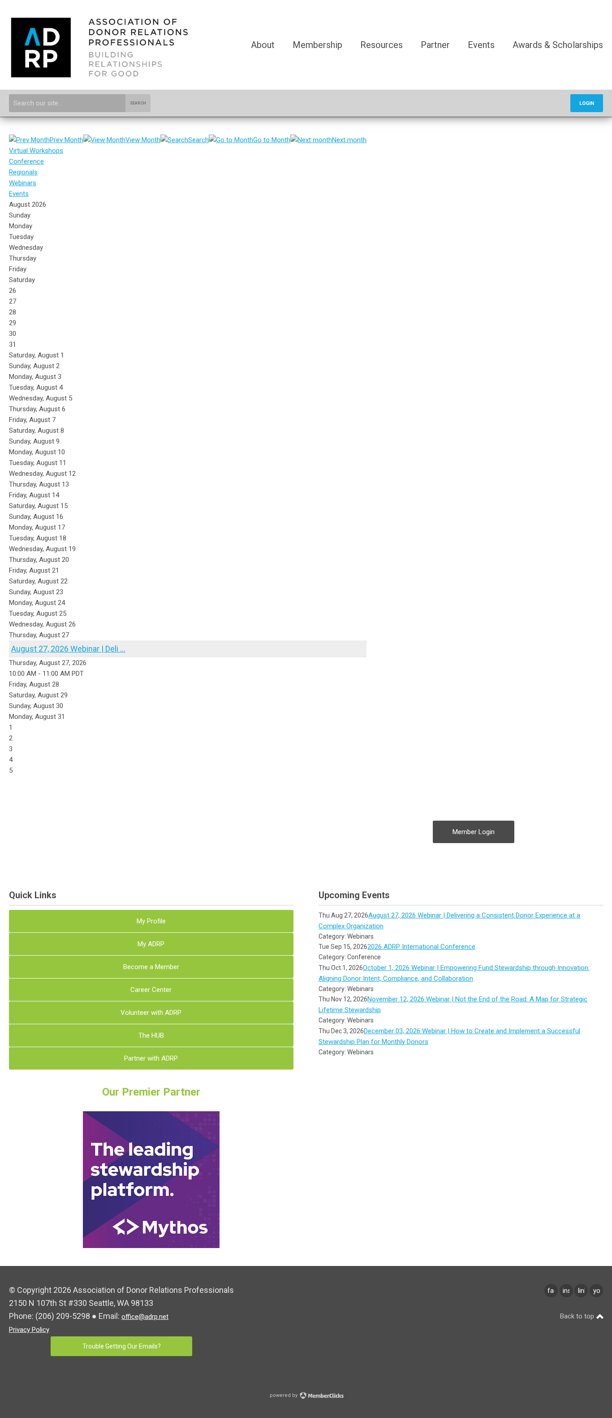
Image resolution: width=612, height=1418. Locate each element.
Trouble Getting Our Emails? (121, 1346)
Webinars (22, 183)
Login (586, 103)
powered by (284, 1395)
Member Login (474, 832)
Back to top (578, 1316)
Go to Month (271, 140)
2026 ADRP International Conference (421, 947)
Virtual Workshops (36, 151)
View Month (142, 140)
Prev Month (66, 140)
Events (19, 194)
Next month (349, 140)
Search (138, 103)
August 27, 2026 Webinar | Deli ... (68, 648)
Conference (26, 161)
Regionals (23, 172)
